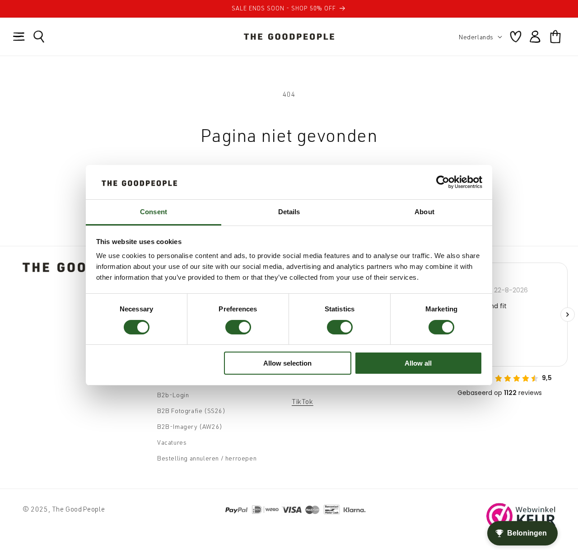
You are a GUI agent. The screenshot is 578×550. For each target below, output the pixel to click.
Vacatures (171, 442)
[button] (19, 37)
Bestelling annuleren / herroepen (206, 458)
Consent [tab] (153, 212)
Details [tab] (289, 212)
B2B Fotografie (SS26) (191, 410)
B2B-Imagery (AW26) (190, 426)
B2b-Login (173, 395)
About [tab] (424, 212)
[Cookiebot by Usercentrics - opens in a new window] (442, 182)
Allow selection (287, 363)
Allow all (418, 363)
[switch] (238, 327)
